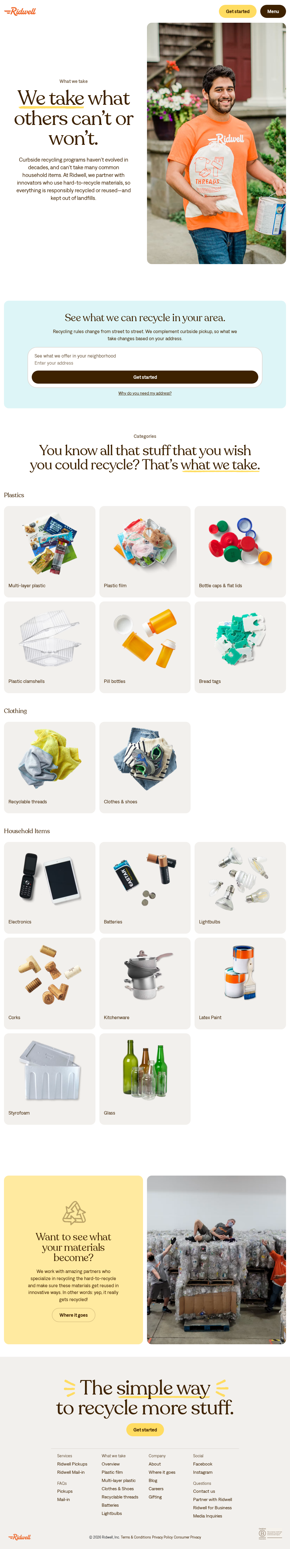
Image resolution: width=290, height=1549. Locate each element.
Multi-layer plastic (119, 1480)
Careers (156, 1488)
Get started (238, 11)
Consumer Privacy (187, 1537)
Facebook (202, 1463)
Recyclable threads (120, 1496)
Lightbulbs (112, 1513)
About (155, 1463)
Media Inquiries (207, 1515)
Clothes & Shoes (118, 1488)
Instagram (203, 1472)
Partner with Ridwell (212, 1499)
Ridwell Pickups (72, 1463)
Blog (153, 1480)
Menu (273, 11)
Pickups (64, 1491)
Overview (111, 1463)
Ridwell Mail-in (71, 1472)
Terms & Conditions (136, 1537)
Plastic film (112, 1472)
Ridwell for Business (212, 1507)
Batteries (110, 1505)
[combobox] (145, 359)
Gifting (155, 1496)
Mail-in (63, 1499)
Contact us (204, 1491)
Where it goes (73, 1315)
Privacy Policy (162, 1537)
